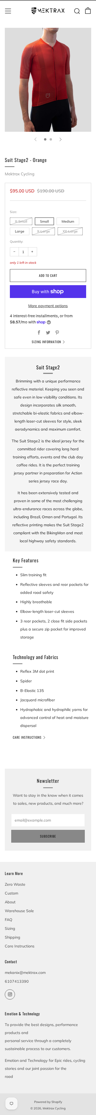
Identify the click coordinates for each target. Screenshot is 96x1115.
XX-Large (70, 231)
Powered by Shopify (48, 1102)
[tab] (45, 139)
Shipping (12, 937)
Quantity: (16, 241)
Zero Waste (15, 884)
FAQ (8, 919)
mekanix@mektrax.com (25, 972)
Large (19, 231)
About (10, 902)
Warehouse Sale (19, 910)
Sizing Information (46, 341)
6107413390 (17, 981)
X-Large (43, 231)
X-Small (21, 221)
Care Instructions (27, 737)
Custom (11, 893)
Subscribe (48, 836)
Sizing (10, 928)
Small (44, 221)
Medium (68, 221)
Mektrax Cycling (19, 173)
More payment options (48, 305)
